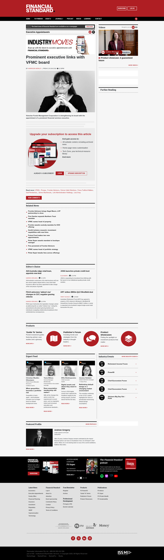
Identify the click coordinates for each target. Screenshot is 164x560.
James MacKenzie (44, 192)
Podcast (70, 19)
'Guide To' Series (34, 332)
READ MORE (29, 407)
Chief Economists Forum (117, 381)
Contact (98, 19)
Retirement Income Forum (118, 364)
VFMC (37, 190)
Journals (59, 19)
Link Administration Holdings (63, 192)
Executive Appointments (38, 32)
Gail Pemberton (31, 192)
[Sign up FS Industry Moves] (60, 45)
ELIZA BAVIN (63, 275)
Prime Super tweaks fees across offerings (44, 253)
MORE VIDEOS (133, 62)
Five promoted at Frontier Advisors (41, 246)
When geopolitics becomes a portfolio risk (33, 390)
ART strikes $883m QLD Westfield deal (76, 292)
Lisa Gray (77, 192)
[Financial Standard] (40, 8)
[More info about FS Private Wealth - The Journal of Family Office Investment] (92, 466)
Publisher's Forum (72, 332)
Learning (87, 19)
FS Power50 (38, 19)
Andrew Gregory (62, 430)
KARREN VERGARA (31, 278)
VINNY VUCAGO (65, 296)
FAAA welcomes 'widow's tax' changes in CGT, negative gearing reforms (40, 294)
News (28, 19)
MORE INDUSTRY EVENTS (129, 356)
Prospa (43, 190)
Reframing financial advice (113, 58)
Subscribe (122, 8)
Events (48, 19)
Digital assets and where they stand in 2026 (68, 387)
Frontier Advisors (53, 190)
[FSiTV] (134, 27)
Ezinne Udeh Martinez (68, 190)
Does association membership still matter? (50, 390)
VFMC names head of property (39, 221)
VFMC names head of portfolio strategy (43, 249)
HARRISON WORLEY (34, 68)
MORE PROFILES (91, 424)
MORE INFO (29, 343)
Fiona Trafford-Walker (85, 190)
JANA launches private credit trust (74, 271)
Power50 (111, 372)
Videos (78, 19)
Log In (132, 8)
